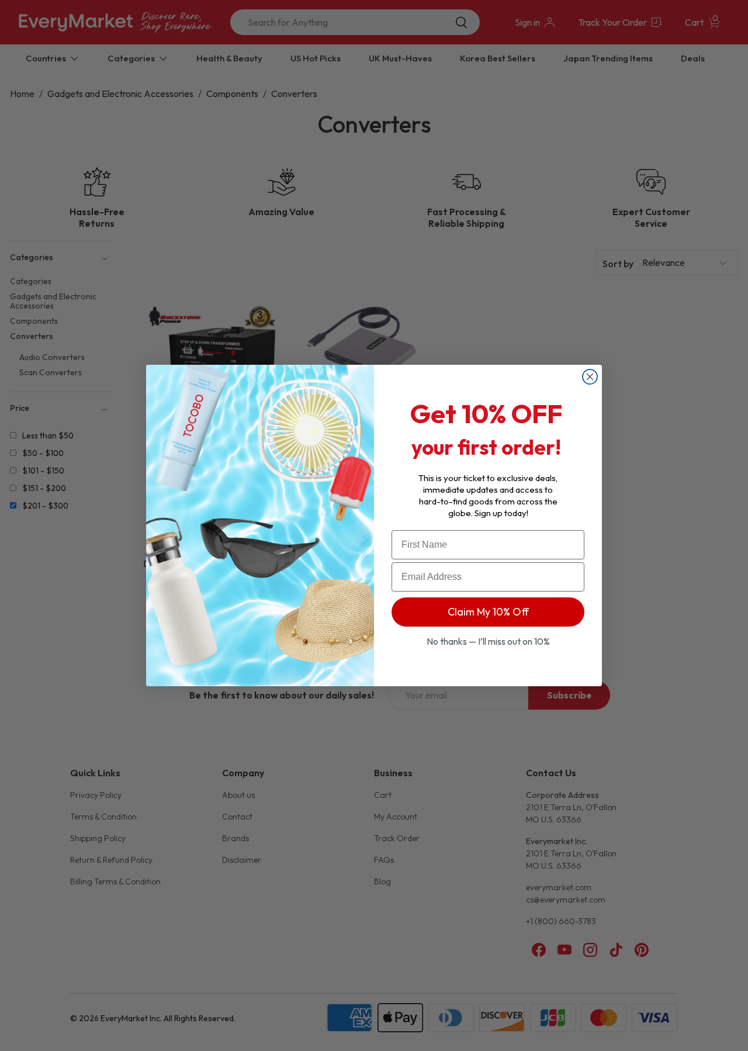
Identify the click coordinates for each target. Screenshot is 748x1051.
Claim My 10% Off (488, 611)
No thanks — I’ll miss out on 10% (488, 641)
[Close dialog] (590, 376)
